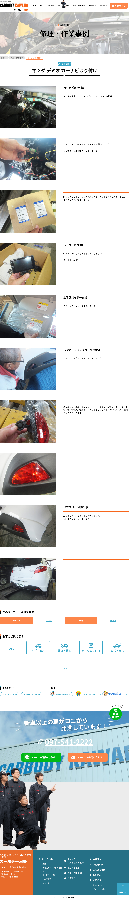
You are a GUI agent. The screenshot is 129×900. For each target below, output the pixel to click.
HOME (3, 58)
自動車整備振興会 (63, 694)
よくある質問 (99, 869)
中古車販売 (46, 879)
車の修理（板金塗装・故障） (77, 861)
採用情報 (97, 874)
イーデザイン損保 (10, 694)
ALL (11, 648)
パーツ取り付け (91, 650)
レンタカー (46, 883)
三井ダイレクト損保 (32, 694)
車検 (44, 864)
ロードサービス (48, 875)
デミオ (113, 620)
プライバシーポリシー (100, 889)
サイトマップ (97, 885)
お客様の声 (98, 864)
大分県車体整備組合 (90, 694)
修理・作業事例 (17, 58)
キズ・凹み (38, 650)
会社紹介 (97, 859)
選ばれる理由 (74, 867)
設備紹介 (72, 878)
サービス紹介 (48, 859)
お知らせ (97, 880)
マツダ (49, 620)
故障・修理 (64, 650)
